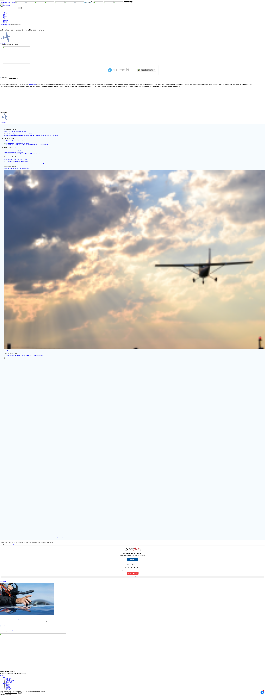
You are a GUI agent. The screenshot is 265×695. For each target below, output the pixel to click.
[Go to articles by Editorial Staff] (132, 37)
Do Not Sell (8, 689)
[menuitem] (134, 10)
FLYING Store (8, 678)
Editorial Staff (3, 43)
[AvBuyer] (40, 2)
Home (1, 25)
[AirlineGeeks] (20, 2)
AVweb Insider (3, 581)
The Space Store (9, 681)
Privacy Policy (8, 688)
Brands (2, 0)
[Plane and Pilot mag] (59, 2)
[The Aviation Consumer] (79, 2)
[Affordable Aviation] (69, 2)
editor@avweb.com (15, 544)
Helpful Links (5, 683)
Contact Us (8, 684)
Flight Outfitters (9, 682)
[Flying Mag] (12, 2)
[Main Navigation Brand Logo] (5, 5)
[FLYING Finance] (108, 2)
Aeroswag (8, 679)
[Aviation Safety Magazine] (99, 2)
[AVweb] (5, 2)
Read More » (2, 622)
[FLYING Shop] (128, 2)
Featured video (3, 623)
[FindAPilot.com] (118, 2)
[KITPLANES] (50, 2)
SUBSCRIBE (2, 675)
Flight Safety (5, 25)
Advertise (7, 685)
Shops (4, 677)
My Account (8, 686)
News (6, 26)
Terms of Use (8, 687)
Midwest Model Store (10, 680)
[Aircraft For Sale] (30, 2)
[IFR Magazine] (89, 2)
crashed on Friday (32, 84)
